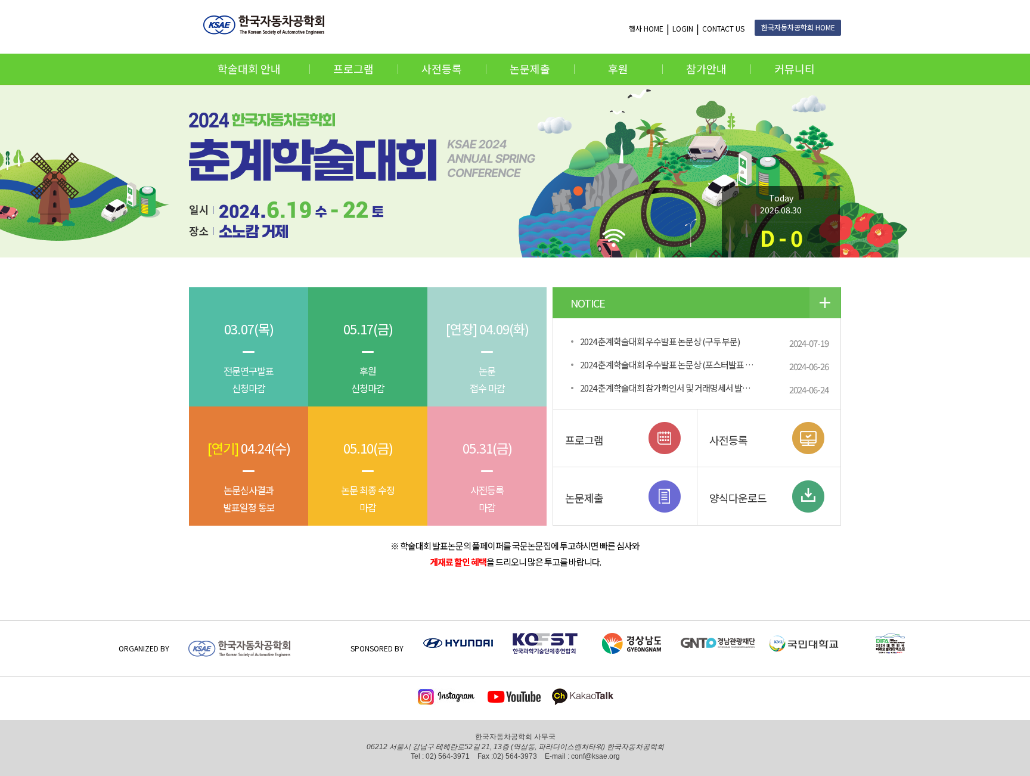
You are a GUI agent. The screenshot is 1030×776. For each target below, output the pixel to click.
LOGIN (682, 28)
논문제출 (530, 68)
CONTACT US (723, 28)
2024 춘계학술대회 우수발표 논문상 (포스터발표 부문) (671, 364)
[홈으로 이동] (267, 25)
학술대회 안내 (249, 68)
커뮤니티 (794, 68)
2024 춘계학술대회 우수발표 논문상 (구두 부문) (660, 341)
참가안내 (706, 68)
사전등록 (441, 68)
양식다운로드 (738, 497)
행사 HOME (646, 28)
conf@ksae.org (595, 756)
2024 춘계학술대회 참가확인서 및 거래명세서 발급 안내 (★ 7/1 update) (673, 387)
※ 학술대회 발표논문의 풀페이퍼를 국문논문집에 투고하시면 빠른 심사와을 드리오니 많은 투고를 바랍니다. (515, 553)
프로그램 (353, 68)
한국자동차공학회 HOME (798, 27)
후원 (618, 68)
